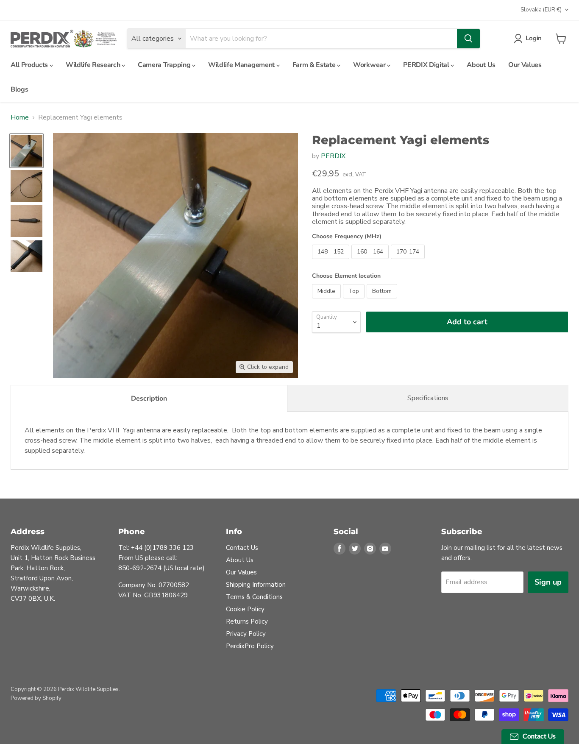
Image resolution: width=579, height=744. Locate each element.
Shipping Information (256, 584)
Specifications (427, 398)
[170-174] (409, 261)
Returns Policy (247, 621)
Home (20, 117)
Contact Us (242, 547)
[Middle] (327, 300)
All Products (30, 65)
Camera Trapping (165, 65)
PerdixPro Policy (250, 646)
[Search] (468, 38)
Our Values (525, 65)
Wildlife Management (242, 65)
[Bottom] (383, 300)
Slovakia (541, 10)
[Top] (355, 300)
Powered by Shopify (36, 698)
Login (534, 38)
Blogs (19, 89)
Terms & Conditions (254, 597)
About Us (481, 65)
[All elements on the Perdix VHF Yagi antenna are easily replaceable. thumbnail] (26, 186)
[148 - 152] (331, 261)
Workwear (370, 65)
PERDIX (333, 156)
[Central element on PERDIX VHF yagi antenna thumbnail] (26, 256)
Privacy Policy (246, 634)
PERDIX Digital (427, 65)
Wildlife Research (94, 65)
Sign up (548, 582)
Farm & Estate (314, 65)
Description (149, 398)
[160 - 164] (371, 261)
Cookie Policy (245, 609)
